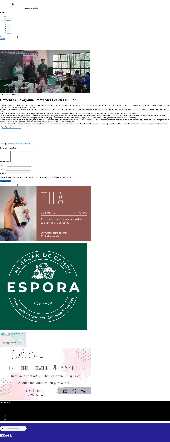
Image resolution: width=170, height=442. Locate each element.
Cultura (8, 26)
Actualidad (9, 24)
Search (2, 39)
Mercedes (26, 144)
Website (3, 173)
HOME (5, 16)
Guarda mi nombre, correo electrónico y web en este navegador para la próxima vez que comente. (37, 177)
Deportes (8, 28)
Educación (10, 144)
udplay (16, 94)
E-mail (3, 169)
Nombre (3, 165)
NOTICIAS (6, 22)
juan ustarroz (18, 144)
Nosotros (5, 18)
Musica (8, 30)
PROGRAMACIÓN (7, 20)
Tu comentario (5, 162)
